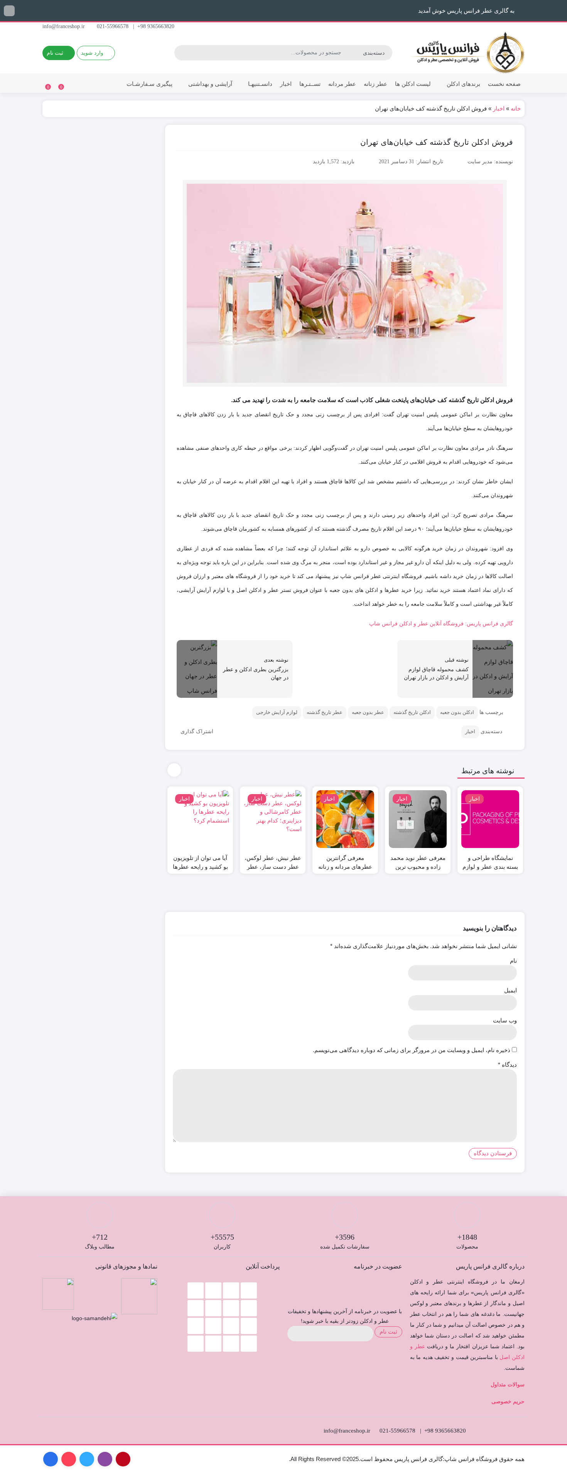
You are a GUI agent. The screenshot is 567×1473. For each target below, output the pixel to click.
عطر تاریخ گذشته (325, 712)
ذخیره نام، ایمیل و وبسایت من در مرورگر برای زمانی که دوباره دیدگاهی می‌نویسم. (411, 1050)
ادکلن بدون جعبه (457, 712)
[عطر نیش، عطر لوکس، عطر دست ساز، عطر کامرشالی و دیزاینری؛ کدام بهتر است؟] (273, 819)
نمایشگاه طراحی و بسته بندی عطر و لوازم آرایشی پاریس (490, 866)
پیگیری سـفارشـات (149, 83)
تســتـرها (310, 83)
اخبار (286, 83)
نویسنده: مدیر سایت (490, 161)
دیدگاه (507, 1064)
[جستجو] (181, 52)
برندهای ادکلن (462, 83)
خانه (516, 108)
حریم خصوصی (508, 1401)
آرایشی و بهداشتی (209, 83)
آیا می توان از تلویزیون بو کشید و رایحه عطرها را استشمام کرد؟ (200, 866)
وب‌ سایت (505, 1020)
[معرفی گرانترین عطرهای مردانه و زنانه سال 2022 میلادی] (345, 819)
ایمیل (510, 990)
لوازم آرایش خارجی (276, 712)
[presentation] (174, 770)
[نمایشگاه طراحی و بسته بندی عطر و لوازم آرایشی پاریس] (490, 819)
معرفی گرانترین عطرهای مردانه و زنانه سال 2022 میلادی (345, 866)
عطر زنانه (375, 83)
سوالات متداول (508, 1385)
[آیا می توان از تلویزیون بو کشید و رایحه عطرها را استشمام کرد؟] (200, 819)
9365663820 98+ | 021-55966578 (136, 26)
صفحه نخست (504, 83)
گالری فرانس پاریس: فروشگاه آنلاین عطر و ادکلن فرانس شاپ (441, 623)
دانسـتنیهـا (259, 83)
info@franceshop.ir (64, 26)
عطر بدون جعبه (368, 712)
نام (513, 960)
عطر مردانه (342, 83)
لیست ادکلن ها (413, 83)
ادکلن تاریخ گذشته (412, 712)
